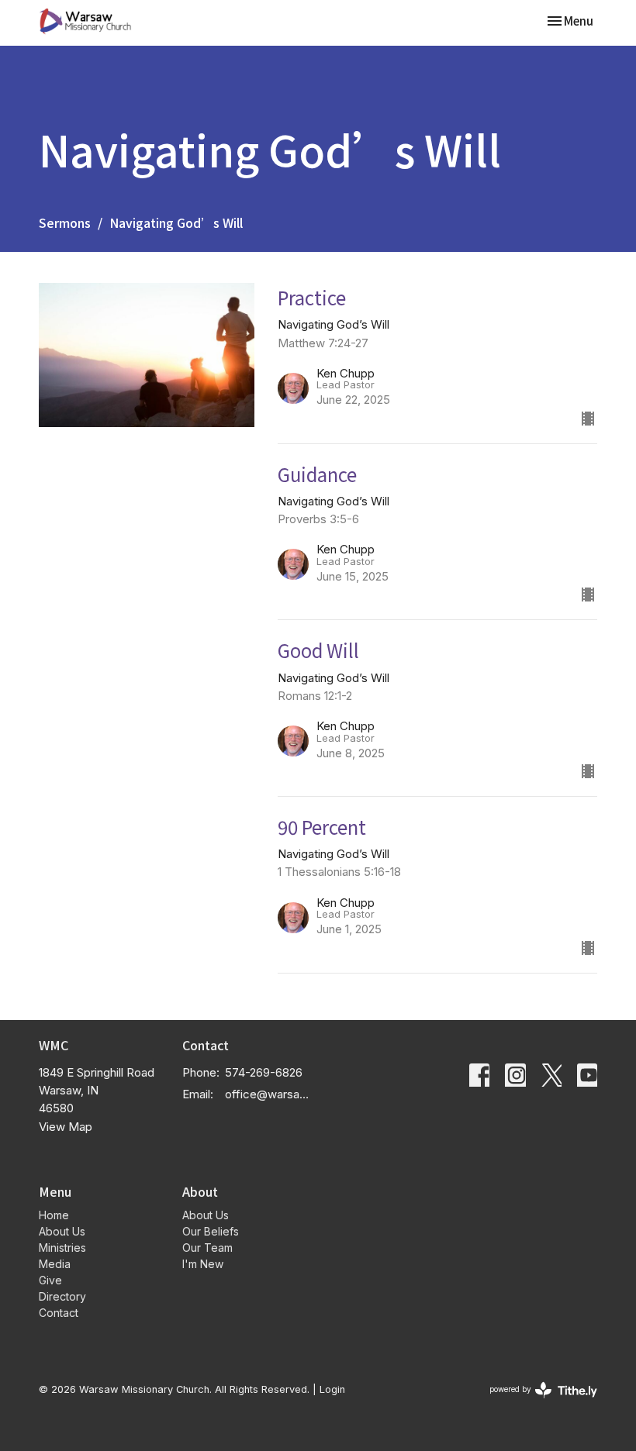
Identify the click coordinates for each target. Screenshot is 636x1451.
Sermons (65, 222)
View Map (65, 1126)
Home (54, 1215)
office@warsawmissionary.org (267, 1094)
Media (55, 1263)
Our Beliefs (210, 1231)
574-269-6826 (263, 1072)
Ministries (62, 1247)
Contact (58, 1312)
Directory (62, 1296)
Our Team (207, 1247)
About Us (62, 1231)
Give (50, 1280)
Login (332, 1389)
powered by (535, 1402)
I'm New (202, 1263)
